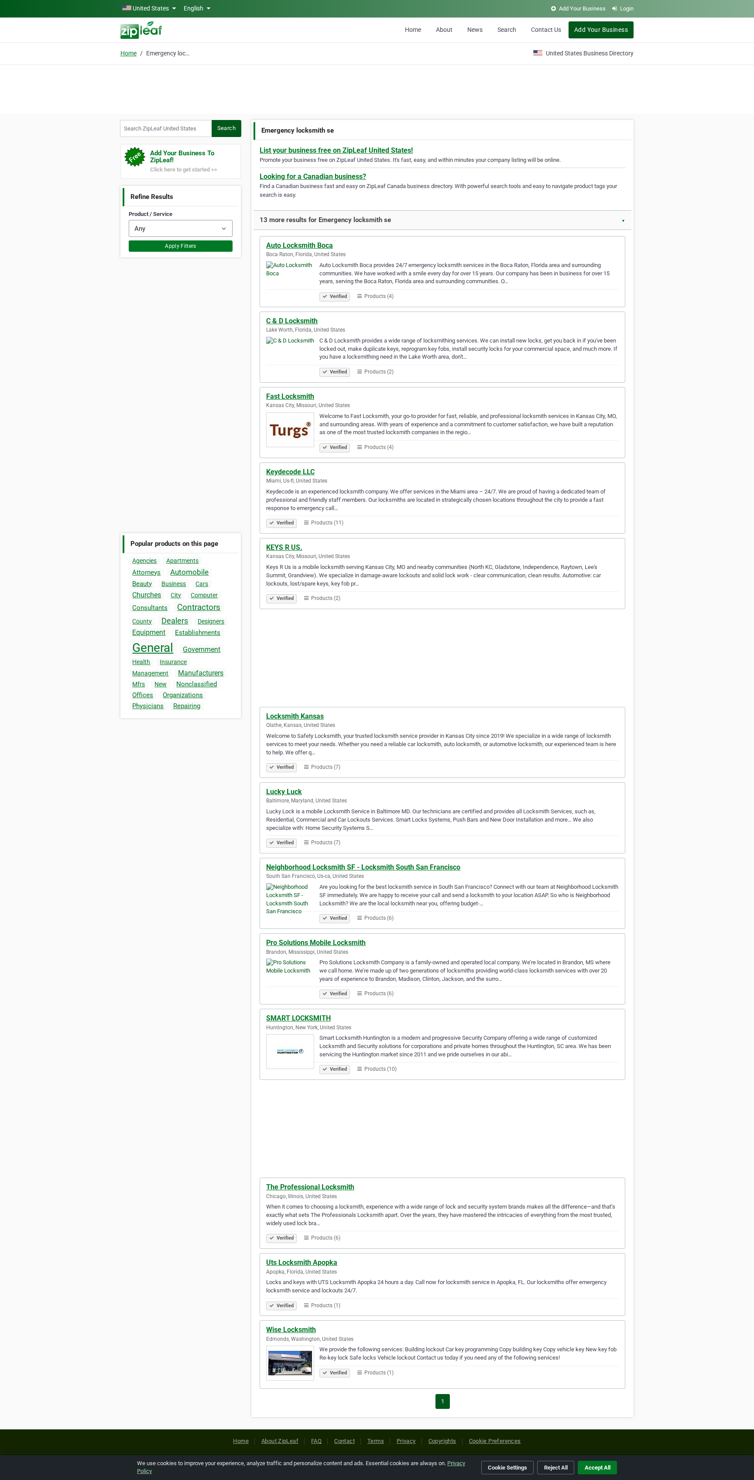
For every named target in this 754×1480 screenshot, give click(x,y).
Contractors (198, 607)
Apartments (182, 560)
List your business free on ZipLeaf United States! (336, 150)
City (176, 595)
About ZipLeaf (279, 1441)
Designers (211, 621)
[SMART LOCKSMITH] (292, 1053)
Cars (201, 583)
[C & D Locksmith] (292, 355)
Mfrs (138, 684)
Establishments (197, 633)
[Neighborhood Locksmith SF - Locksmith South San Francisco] (292, 902)
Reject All (556, 1467)
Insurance (173, 661)
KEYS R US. (284, 547)
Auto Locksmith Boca (299, 245)
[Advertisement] (377, 88)
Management (150, 673)
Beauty (142, 584)
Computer (204, 595)
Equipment (148, 632)
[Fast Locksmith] (292, 431)
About (444, 29)
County (142, 621)
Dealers (174, 620)
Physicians (148, 706)
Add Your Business (601, 29)
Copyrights (442, 1441)
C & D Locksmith (292, 321)
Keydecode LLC (290, 472)
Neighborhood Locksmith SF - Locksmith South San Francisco (363, 867)
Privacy (406, 1441)
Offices (142, 695)
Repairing (186, 706)
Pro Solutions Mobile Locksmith (316, 943)
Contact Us (546, 29)
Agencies (144, 560)
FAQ (316, 1441)
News (475, 29)
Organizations (183, 695)
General (152, 648)
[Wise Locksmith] (292, 1364)
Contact (344, 1441)
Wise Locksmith (291, 1330)
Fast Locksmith (290, 396)
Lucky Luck (284, 792)
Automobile (189, 572)
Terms (375, 1441)
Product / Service (150, 214)
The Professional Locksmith (310, 1187)
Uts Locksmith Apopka (301, 1262)
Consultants (150, 608)
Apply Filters (180, 246)
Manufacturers (200, 673)
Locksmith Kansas (295, 716)
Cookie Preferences (495, 1441)
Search (506, 29)
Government (201, 649)
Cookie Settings (507, 1467)
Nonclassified (196, 684)
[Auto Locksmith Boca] (292, 280)
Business (173, 583)
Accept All (597, 1467)
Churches (146, 595)
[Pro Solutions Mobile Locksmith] (292, 977)
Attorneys (146, 572)
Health (141, 661)
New (160, 684)
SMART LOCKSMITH (298, 1018)
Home (413, 29)
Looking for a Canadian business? (313, 176)
